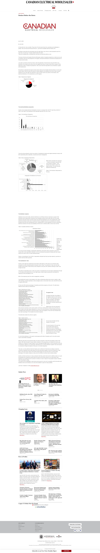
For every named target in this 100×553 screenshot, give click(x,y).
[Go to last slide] (20, 381)
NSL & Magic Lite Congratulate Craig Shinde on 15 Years (30, 424)
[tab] (40, 390)
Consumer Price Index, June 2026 (40, 401)
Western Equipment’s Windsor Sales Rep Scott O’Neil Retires (50, 471)
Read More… (22, 435)
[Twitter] (78, 530)
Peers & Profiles (22, 457)
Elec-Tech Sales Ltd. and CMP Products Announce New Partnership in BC (25, 442)
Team (19, 527)
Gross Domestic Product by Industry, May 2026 (40, 395)
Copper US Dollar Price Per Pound (28, 503)
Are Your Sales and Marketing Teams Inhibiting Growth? (55, 385)
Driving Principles (21, 526)
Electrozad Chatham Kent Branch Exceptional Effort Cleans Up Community (40, 489)
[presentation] (25, 378)
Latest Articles (40, 10)
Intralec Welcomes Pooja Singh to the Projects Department (39, 442)
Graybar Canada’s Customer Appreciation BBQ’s (26, 496)
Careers (19, 529)
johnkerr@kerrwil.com (35, 365)
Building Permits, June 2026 (26, 394)
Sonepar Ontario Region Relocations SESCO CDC (54, 488)
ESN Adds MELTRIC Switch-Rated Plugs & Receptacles (40, 449)
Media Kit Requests (38, 529)
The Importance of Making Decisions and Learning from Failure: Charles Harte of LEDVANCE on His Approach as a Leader (55, 496)
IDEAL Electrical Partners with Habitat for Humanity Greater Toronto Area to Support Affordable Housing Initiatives (55, 443)
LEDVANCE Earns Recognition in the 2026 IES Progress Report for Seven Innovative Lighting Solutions (26, 450)
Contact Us (37, 530)
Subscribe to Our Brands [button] (75, 524)
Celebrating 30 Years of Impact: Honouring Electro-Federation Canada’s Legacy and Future (24, 385)
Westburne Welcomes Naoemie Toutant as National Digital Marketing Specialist (26, 489)
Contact (60, 10)
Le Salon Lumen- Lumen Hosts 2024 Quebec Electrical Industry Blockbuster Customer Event (30, 472)
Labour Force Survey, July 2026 (25, 400)
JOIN (54, 7)
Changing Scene (48, 10)
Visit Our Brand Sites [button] (76, 527)
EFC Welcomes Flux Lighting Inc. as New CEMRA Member (55, 451)
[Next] (60, 381)
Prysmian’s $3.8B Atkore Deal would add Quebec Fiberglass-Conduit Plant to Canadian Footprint (55, 402)
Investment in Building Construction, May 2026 (54, 395)
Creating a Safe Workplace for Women (40, 384)
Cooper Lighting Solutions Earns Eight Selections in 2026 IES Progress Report (50, 424)
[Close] (99, 550)
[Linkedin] (80, 530)
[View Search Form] (69, 10)
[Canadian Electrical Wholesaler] (25, 10)
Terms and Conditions (38, 527)
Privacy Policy (37, 526)
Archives (65, 10)
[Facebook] (75, 530)
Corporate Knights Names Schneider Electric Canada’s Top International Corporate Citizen (40, 497)
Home (34, 10)
